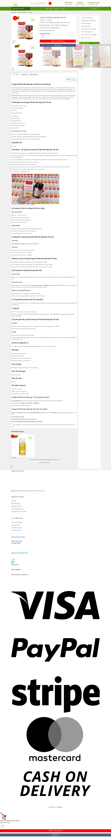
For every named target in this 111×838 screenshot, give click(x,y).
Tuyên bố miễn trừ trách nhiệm (18, 511)
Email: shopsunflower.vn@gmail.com (19, 574)
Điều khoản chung (15, 503)
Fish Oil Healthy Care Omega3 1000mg (20, 393)
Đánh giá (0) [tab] (33, 74)
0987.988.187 (88, 37)
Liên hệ (62, 8)
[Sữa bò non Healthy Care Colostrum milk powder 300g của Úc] (23, 445)
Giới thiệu (49, 8)
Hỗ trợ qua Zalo (15, 564)
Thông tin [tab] (25, 74)
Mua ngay (57, 45)
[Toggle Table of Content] (73, 79)
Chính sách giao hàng (16, 527)
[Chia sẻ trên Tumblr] (49, 49)
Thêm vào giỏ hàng (58, 41)
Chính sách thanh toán (16, 522)
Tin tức (56, 8)
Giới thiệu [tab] (16, 74)
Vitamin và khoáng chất (22, 12)
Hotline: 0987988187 (16, 569)
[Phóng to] (14, 41)
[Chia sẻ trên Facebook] (41, 49)
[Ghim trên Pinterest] (46, 49)
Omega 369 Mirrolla (16, 95)
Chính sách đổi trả (15, 525)
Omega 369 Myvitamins (17, 389)
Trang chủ (13, 12)
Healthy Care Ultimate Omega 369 (19, 391)
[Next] (13, 69)
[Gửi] (50, 3)
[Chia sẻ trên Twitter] (44, 49)
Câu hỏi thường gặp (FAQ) (17, 509)
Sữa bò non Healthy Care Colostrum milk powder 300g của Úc (44, 459)
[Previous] (12, 69)
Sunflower (60, 807)
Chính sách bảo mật (16, 530)
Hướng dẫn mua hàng (16, 506)
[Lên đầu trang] (1, 809)
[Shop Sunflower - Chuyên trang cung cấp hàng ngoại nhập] (20, 3)
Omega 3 (31, 12)
